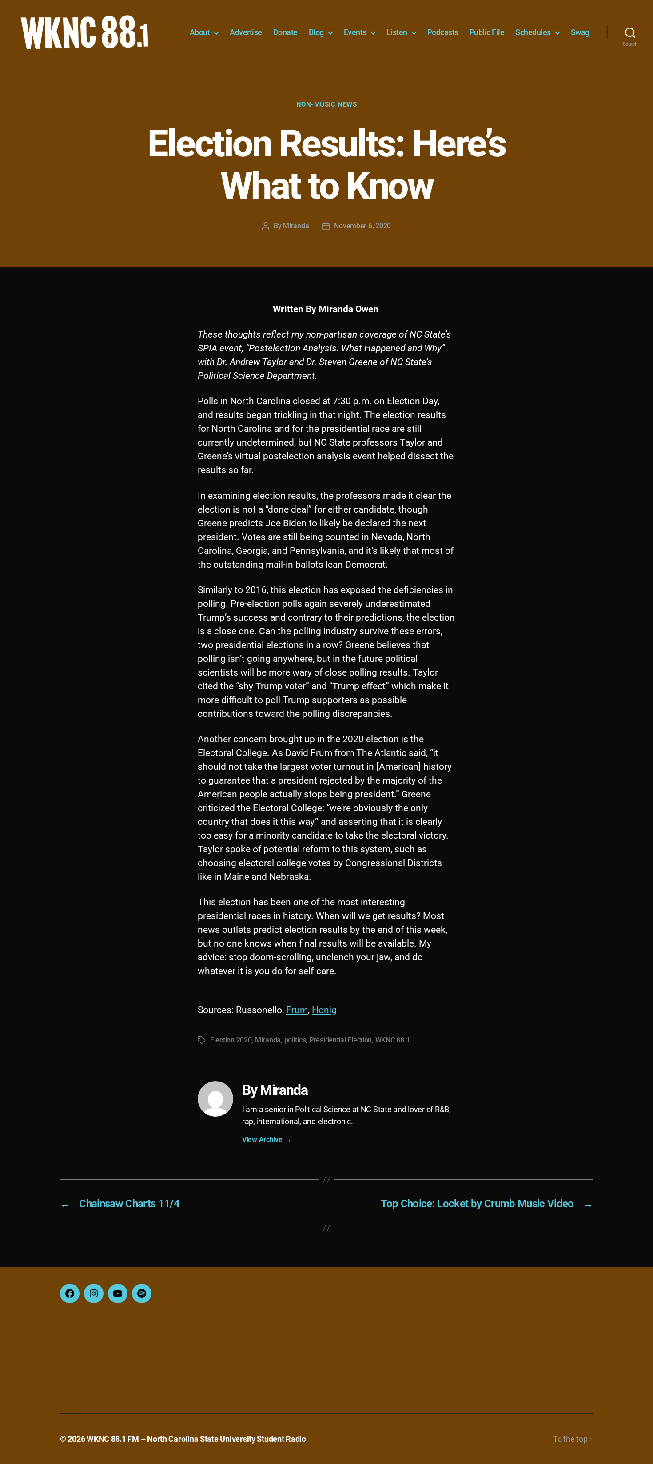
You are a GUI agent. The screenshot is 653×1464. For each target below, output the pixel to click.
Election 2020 (231, 1040)
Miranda (296, 226)
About (200, 32)
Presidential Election (340, 1040)
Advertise (246, 32)
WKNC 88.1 (392, 1040)
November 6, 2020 (362, 226)
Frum (297, 1010)
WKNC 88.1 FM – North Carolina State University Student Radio (196, 1439)
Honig (324, 1010)
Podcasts (442, 32)
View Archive (266, 1139)
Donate (285, 32)
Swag (580, 32)
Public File (487, 32)
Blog (316, 32)
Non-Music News (326, 104)
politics (295, 1040)
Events (355, 32)
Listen (396, 32)
